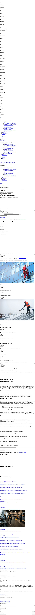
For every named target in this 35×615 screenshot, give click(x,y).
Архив (1, 478)
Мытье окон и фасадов (7, 129)
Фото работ (4, 132)
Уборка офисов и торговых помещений (10, 124)
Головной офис (4, 156)
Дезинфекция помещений (8, 131)
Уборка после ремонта (7, 127)
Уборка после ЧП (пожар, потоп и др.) (10, 152)
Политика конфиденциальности (5, 601)
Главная (1, 183)
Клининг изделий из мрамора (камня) (10, 151)
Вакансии (3, 135)
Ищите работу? (2, 217)
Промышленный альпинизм (8, 125)
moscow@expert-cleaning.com (10, 162)
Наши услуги (4, 121)
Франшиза (3, 134)
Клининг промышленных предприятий (10, 123)
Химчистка (6, 147)
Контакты (3, 136)
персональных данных (22, 258)
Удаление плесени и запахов (8, 128)
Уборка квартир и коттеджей (8, 122)
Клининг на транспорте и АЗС (9, 126)
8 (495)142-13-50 (2, 140)
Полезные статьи (4, 133)
